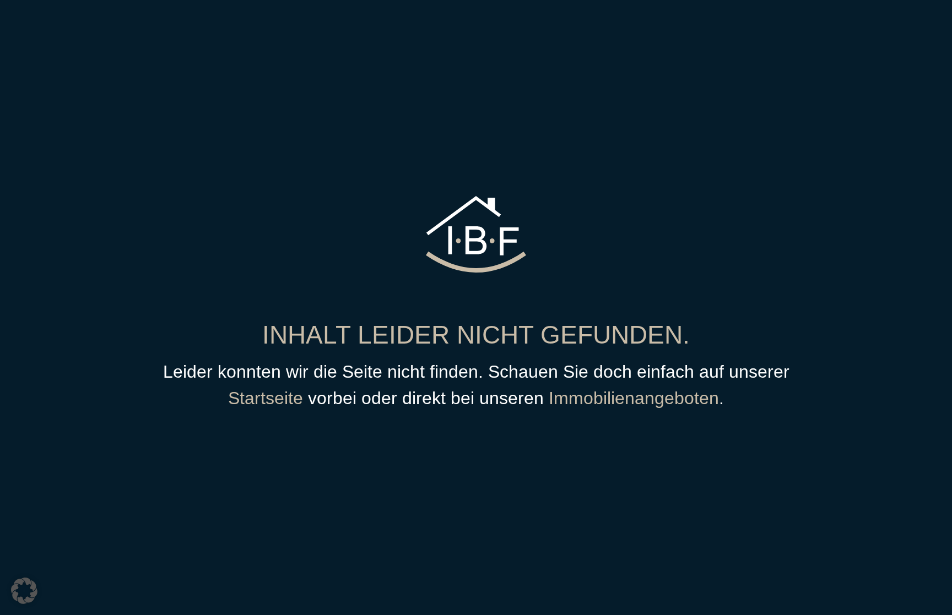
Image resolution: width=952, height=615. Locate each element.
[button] (24, 591)
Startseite (265, 398)
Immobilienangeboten (634, 398)
